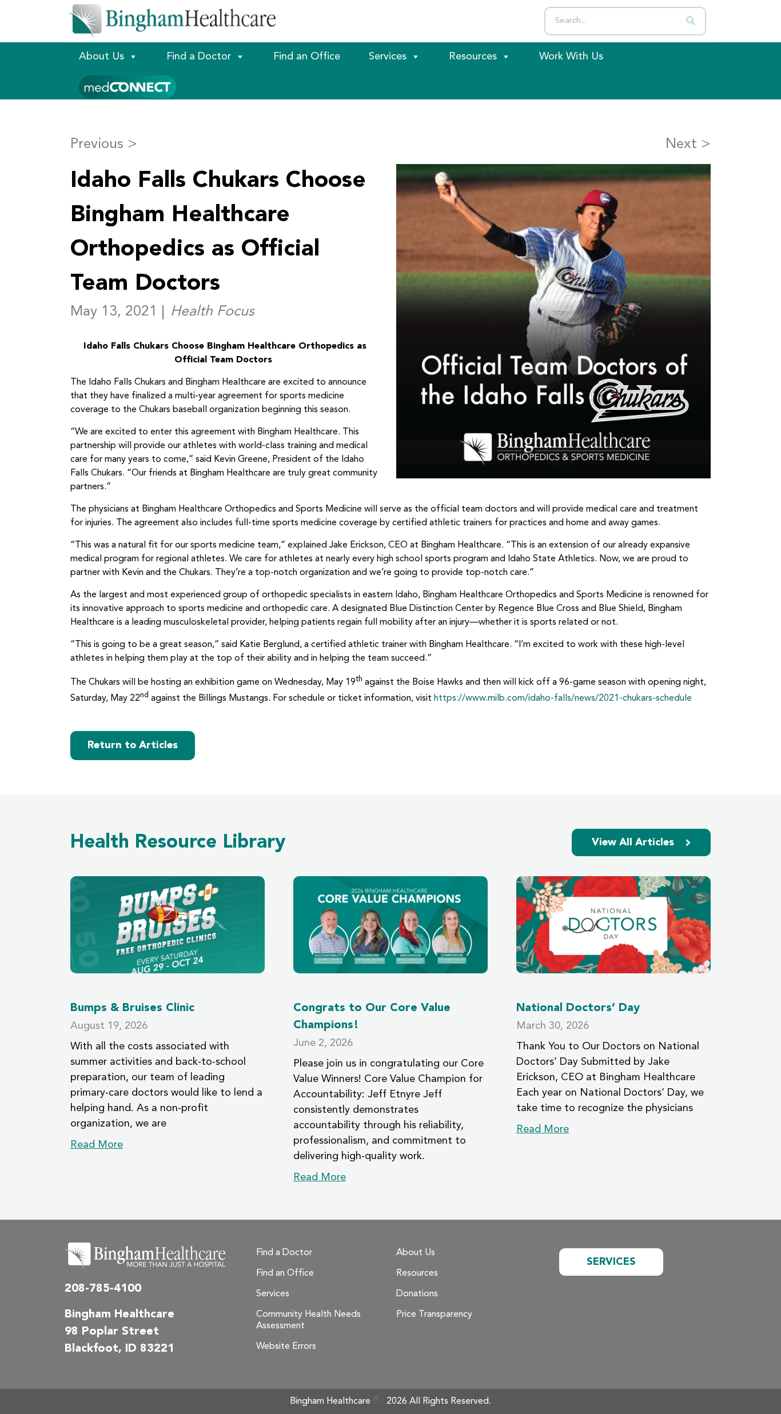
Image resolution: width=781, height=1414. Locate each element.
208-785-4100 (103, 1289)
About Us (101, 56)
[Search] (690, 21)
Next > (688, 144)
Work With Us (571, 56)
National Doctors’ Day (578, 1008)
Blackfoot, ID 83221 (119, 1349)
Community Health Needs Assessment (308, 1320)
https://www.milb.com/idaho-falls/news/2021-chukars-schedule (563, 698)
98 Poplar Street (112, 1331)
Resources (473, 56)
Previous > (103, 144)
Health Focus (212, 312)
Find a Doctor (198, 56)
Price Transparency (434, 1314)
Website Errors (286, 1346)
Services (388, 56)
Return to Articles (132, 745)
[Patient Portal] (127, 85)
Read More (96, 1145)
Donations (417, 1294)
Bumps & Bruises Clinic (132, 1008)
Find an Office (306, 56)
